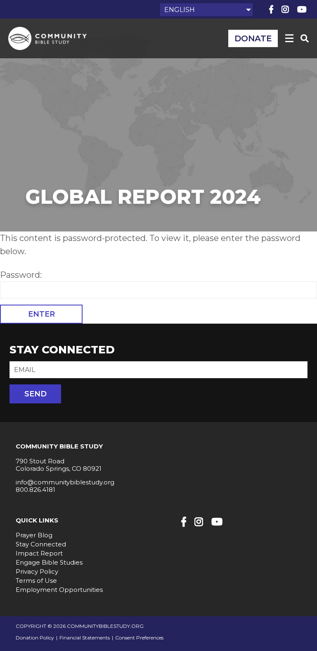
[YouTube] (302, 9)
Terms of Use (36, 580)
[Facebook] (271, 9)
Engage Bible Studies (49, 562)
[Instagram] (285, 9)
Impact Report (39, 553)
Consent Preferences (139, 638)
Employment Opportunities (59, 590)
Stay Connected (41, 544)
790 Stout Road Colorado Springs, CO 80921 (59, 464)
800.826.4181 (35, 490)
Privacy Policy (37, 571)
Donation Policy (35, 638)
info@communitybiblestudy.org (65, 482)
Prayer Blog (34, 535)
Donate (253, 38)
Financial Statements (84, 638)
